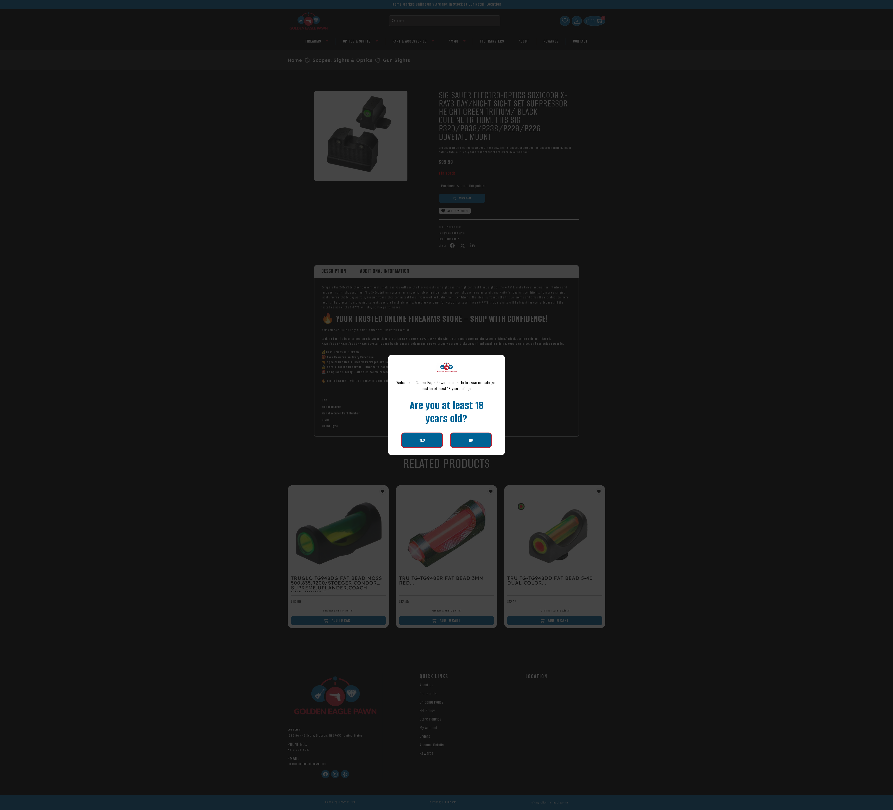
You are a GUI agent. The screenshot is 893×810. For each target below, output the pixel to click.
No (471, 440)
